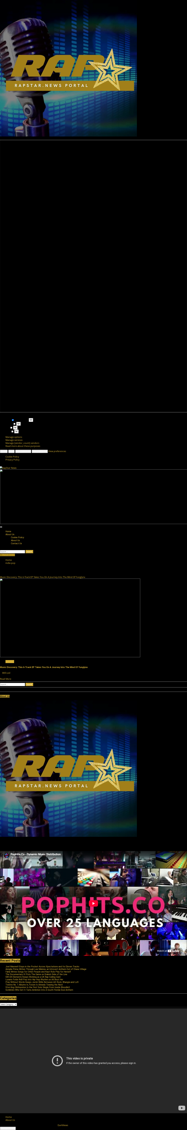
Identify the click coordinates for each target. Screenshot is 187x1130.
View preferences (23, 451)
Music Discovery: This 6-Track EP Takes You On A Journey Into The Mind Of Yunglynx (42, 577)
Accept (4, 451)
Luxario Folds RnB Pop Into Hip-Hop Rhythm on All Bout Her (34, 979)
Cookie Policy (12, 456)
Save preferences (40, 451)
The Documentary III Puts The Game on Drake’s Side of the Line (36, 974)
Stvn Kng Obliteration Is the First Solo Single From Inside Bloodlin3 (37, 987)
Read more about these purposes (22, 446)
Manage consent (8, 1128)
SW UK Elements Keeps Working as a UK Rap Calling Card (32, 977)
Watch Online (8, 555)
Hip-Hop (9, 661)
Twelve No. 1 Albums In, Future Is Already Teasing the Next (34, 984)
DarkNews (63, 1125)
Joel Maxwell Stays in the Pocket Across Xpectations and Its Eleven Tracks (42, 966)
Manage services (14, 440)
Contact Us (16, 543)
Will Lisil (6, 672)
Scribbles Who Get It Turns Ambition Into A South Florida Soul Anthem (39, 990)
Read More (5, 678)
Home (8, 531)
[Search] (1, 548)
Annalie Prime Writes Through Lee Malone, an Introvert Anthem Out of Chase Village (45, 969)
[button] (93, 276)
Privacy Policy (12, 459)
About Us (9, 534)
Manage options (13, 437)
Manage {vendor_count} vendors (22, 443)
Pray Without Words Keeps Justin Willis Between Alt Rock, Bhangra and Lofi (41, 982)
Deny (11, 451)
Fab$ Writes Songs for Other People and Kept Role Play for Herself (38, 971)
